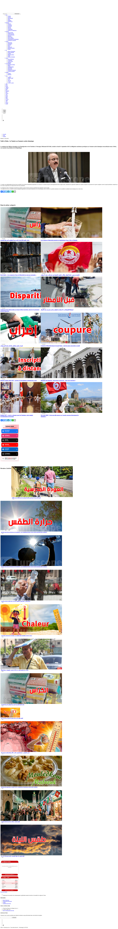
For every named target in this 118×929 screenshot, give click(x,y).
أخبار (6, 101)
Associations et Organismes (13, 39)
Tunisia (9, 73)
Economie (10, 26)
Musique (9, 35)
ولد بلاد (9, 80)
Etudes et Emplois (11, 56)
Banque (9, 23)
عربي (4, 112)
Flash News (10, 21)
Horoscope (10, 69)
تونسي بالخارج (11, 82)
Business (9, 74)
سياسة (6, 102)
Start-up (9, 27)
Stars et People (11, 38)
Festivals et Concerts (12, 40)
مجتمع (6, 86)
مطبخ (6, 97)
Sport (9, 19)
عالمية (6, 103)
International (10, 18)
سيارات (6, 99)
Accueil (4, 134)
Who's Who (10, 37)
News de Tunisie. (3, 891)
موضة (6, 95)
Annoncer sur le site (7, 903)
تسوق (6, 96)
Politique (9, 20)
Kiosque (9, 44)
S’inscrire (14, 917)
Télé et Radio (10, 32)
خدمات (6, 93)
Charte (4, 902)
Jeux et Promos (11, 59)
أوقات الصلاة (10, 78)
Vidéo (4, 111)
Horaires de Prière (11, 64)
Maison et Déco (11, 54)
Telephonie (10, 43)
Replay (9, 49)
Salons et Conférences (12, 30)
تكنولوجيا (7, 90)
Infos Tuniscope (6, 900)
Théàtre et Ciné (11, 33)
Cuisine (9, 53)
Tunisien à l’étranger (12, 70)
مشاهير (6, 87)
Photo (4, 110)
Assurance (10, 24)
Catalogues (10, 60)
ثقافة (6, 83)
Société (9, 17)
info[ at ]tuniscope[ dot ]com (8, 910)
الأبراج (9, 81)
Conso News (10, 61)
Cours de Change (11, 71)
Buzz (9, 45)
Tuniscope (10, 46)
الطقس (9, 76)
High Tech (10, 42)
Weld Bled (10, 67)
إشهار (6, 100)
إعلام (6, 92)
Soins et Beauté (11, 52)
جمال (6, 94)
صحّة (6, 89)
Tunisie (9, 16)
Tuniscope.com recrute (7, 901)
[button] (6, 14)
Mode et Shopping (11, 51)
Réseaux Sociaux (11, 48)
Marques (9, 62)
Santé (9, 55)
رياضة (6, 85)
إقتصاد (6, 88)
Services (9, 28)
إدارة (9, 79)
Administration (11, 66)
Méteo (9, 65)
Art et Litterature (11, 34)
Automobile (10, 29)
